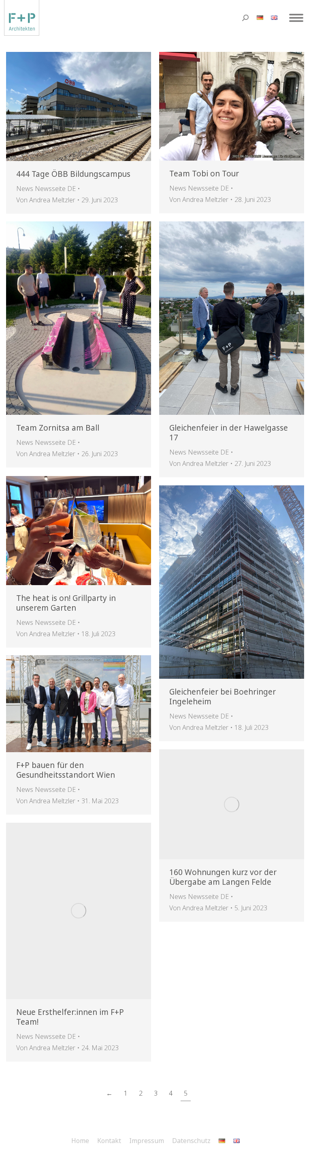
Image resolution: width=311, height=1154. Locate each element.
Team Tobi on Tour (204, 173)
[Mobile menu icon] (296, 18)
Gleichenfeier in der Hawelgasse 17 (228, 433)
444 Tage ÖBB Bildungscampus (73, 174)
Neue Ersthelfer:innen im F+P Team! (70, 1017)
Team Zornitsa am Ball (57, 428)
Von (45, 199)
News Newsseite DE (46, 188)
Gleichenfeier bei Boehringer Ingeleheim (222, 696)
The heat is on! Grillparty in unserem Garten (66, 603)
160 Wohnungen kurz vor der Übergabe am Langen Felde (223, 877)
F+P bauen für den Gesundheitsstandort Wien (65, 770)
